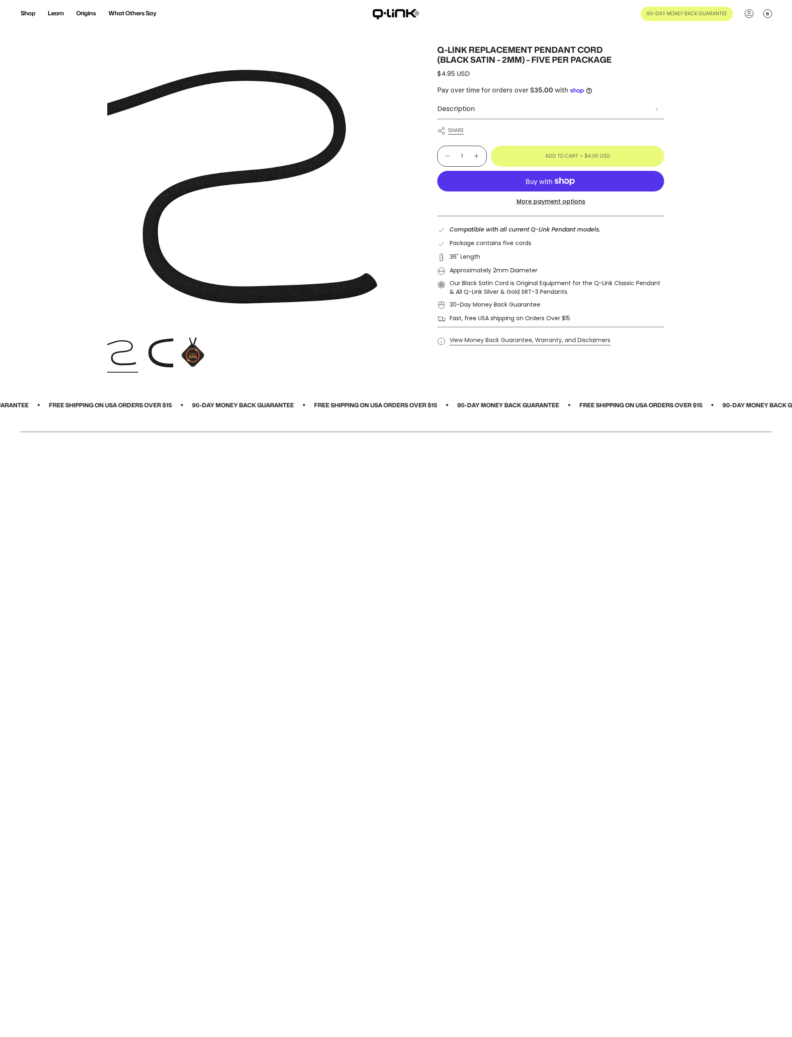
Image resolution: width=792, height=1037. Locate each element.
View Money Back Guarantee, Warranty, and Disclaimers (530, 340)
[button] (28, 14)
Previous (107, 189)
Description (456, 108)
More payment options (550, 201)
